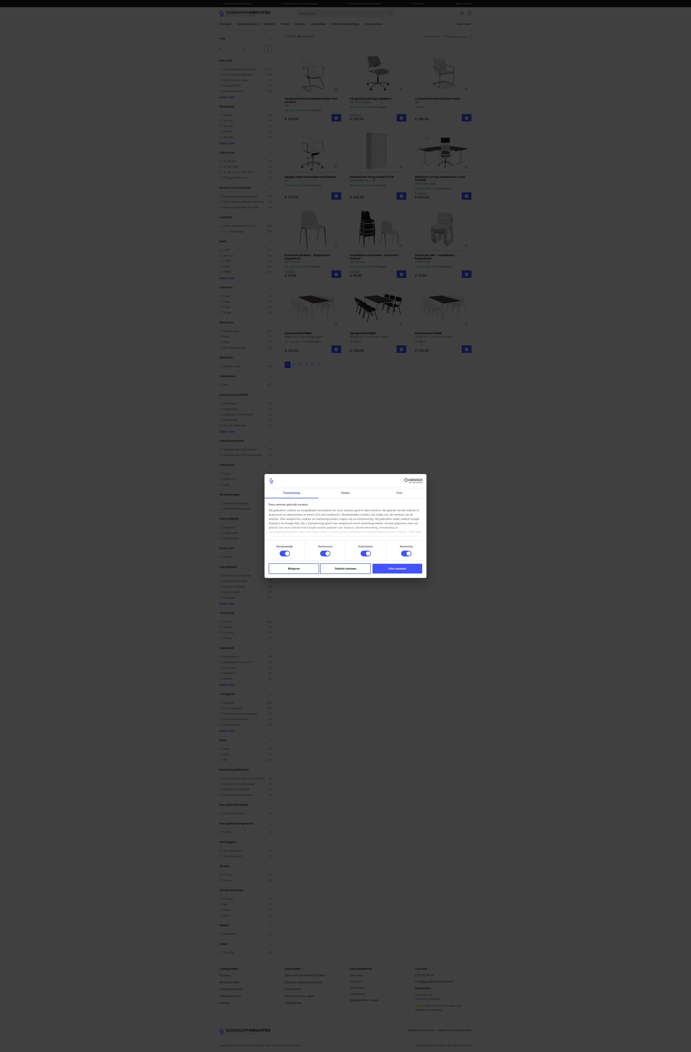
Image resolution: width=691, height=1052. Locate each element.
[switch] (325, 553)
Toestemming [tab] (291, 492)
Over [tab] (399, 492)
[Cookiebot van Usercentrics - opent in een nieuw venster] (407, 481)
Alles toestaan (397, 568)
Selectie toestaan (345, 568)
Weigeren (294, 568)
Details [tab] (345, 492)
